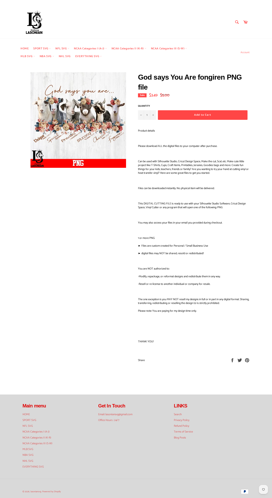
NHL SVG (65, 56)
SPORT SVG (41, 48)
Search (178, 414)
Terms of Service (183, 432)
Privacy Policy (181, 420)
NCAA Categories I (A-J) (89, 48)
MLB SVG (27, 56)
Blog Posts (180, 438)
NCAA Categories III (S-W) (168, 48)
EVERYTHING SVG (87, 56)
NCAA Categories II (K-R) (128, 48)
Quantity (144, 106)
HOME (25, 48)
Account (245, 52)
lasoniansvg (35, 491)
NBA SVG (46, 56)
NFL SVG (61, 48)
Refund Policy (181, 426)
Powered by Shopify (51, 491)
